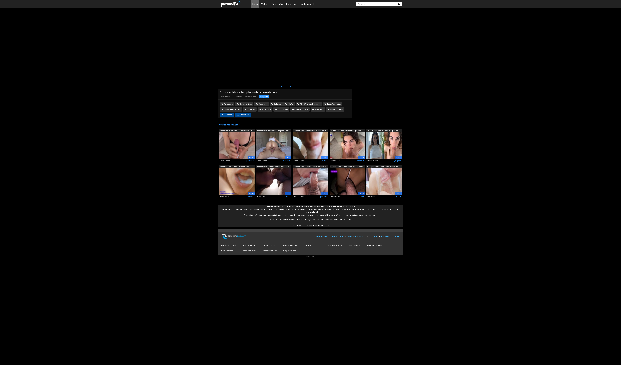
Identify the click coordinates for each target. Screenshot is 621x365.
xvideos (361, 196)
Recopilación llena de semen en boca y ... (273, 167)
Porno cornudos (270, 251)
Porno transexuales (333, 245)
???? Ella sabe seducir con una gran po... (346, 131)
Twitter (397, 236)
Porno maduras (290, 245)
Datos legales (321, 236)
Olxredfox (228, 114)
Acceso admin (310, 256)
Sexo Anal (263, 104)
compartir (264, 96)
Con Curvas (283, 109)
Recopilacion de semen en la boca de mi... (347, 167)
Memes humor (248, 245)
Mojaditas (319, 109)
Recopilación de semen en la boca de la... (384, 167)
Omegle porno (269, 245)
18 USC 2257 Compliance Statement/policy (310, 225)
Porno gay (308, 245)
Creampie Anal (336, 109)
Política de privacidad (357, 236)
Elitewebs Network (229, 245)
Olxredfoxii (245, 114)
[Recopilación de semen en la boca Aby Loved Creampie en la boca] (310, 145)
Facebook (385, 236)
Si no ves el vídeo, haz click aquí (285, 87)
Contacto (373, 236)
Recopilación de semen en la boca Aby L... (310, 131)
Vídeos (264, 4)
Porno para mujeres (374, 245)
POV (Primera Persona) (310, 104)
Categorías (277, 4)
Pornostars (291, 4)
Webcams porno (352, 245)
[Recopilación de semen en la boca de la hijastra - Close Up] (384, 181)
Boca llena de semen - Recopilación (234, 167)
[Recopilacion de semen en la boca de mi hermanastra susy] (347, 181)
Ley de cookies (337, 236)
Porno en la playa (249, 251)
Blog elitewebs (289, 251)
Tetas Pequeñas (334, 104)
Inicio (255, 4)
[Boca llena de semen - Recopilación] (237, 181)
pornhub (250, 161)
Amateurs (228, 104)
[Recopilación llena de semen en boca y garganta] (273, 181)
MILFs (290, 104)
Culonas (277, 104)
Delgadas (251, 109)
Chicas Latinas (246, 104)
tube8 (324, 161)
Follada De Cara (301, 109)
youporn (286, 161)
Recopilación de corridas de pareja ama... (273, 131)
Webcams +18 (308, 4)
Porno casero (227, 251)
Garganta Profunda (232, 109)
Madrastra (266, 109)
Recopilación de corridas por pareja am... (236, 131)
